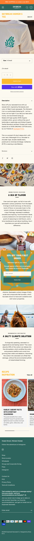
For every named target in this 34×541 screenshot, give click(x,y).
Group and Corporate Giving (11, 464)
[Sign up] (31, 510)
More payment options (17, 91)
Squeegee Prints (18, 129)
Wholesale (5, 461)
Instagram (5, 470)
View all (29, 375)
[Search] (27, 8)
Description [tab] (5, 101)
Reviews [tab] (4, 151)
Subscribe (17, 280)
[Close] (32, 253)
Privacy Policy (6, 482)
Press (3, 467)
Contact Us (5, 476)
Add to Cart (17, 81)
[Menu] (3, 7)
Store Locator (6, 458)
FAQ (3, 479)
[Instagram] (17, 286)
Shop (3, 455)
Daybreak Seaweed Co (13, 532)
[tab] (17, 126)
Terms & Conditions (8, 485)
